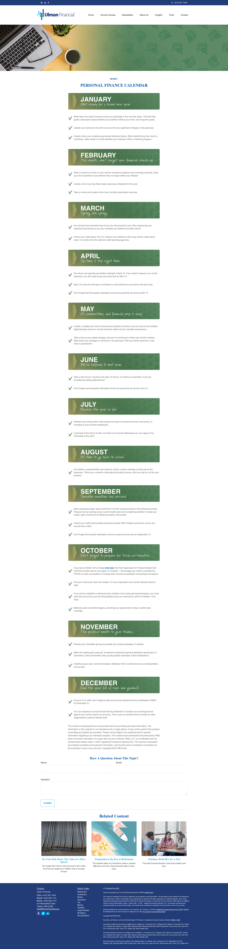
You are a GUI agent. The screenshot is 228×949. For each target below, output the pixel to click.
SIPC (178, 920)
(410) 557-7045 (180, 2)
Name (44, 762)
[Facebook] (48, 2)
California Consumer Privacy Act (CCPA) (170, 909)
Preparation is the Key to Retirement (114, 859)
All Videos (81, 913)
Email (119, 762)
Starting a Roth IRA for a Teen (164, 859)
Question (45, 779)
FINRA (173, 920)
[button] (108, 14)
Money (80, 905)
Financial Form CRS (112, 888)
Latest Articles (83, 910)
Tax (78, 902)
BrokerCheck (149, 892)
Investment (82, 894)
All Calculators (83, 915)
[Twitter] (41, 2)
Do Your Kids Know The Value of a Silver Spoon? (64, 860)
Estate (80, 897)
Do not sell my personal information (154, 911)
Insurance (81, 899)
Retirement (82, 891)
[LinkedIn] (45, 2)
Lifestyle (80, 907)
